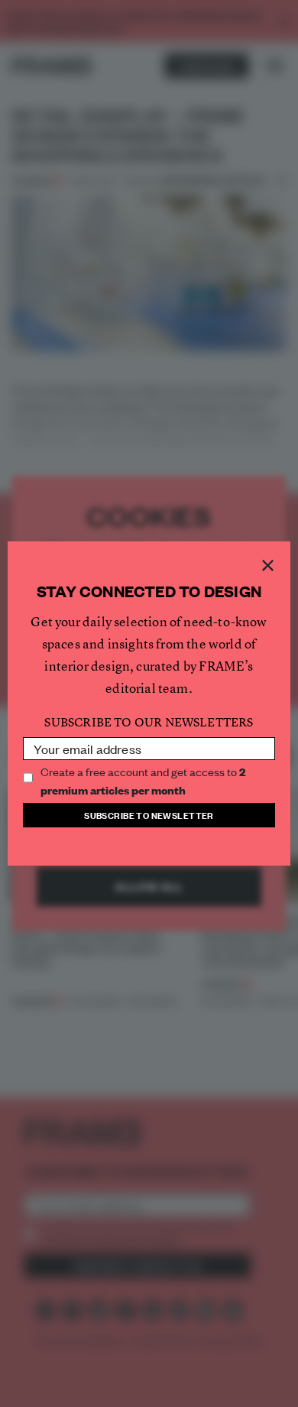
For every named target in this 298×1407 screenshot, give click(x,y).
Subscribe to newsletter (149, 814)
